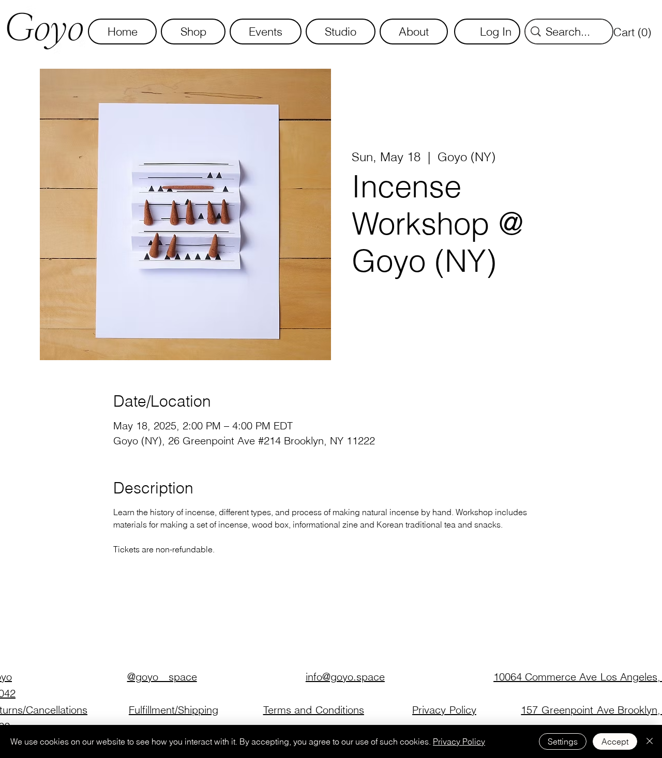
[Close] (649, 741)
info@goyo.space (345, 676)
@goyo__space (162, 676)
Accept (614, 741)
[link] (634, 32)
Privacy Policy (459, 741)
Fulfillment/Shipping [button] (173, 709)
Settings (563, 741)
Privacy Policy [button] (444, 709)
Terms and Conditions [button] (313, 709)
